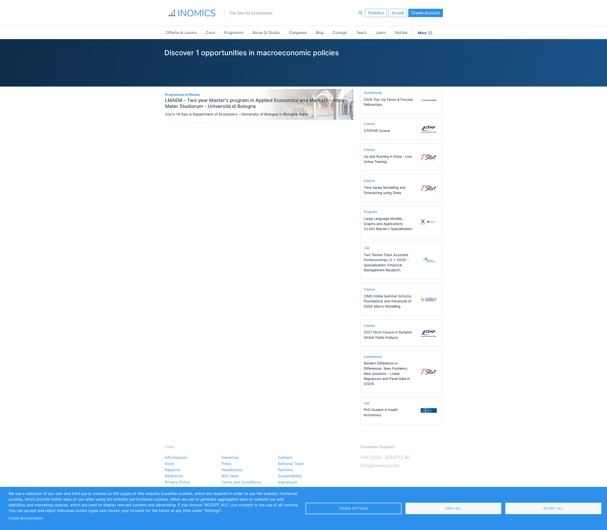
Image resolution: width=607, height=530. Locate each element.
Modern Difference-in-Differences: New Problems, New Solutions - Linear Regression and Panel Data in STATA (387, 373)
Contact (285, 458)
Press (226, 464)
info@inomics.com (379, 465)
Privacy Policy (177, 482)
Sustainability (290, 476)
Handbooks (231, 470)
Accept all (553, 508)
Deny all (453, 508)
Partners (285, 470)
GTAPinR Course (377, 131)
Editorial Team (291, 464)
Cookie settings (353, 508)
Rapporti (172, 470)
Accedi (397, 12)
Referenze (174, 476)
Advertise (230, 458)
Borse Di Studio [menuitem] (266, 32)
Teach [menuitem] (361, 32)
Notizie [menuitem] (401, 32)
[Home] (192, 13)
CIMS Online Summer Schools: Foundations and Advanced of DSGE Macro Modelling (388, 301)
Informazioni (176, 458)
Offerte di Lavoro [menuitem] (181, 32)
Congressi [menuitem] (298, 32)
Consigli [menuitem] (340, 32)
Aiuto (169, 464)
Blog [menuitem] (320, 32)
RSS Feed (229, 476)
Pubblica (376, 12)
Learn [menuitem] (381, 32)
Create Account (425, 12)
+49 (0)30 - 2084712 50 (384, 457)
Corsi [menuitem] (210, 32)
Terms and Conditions (241, 482)
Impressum (287, 482)
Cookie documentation (26, 518)
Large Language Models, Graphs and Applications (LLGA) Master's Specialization (388, 224)
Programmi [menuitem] (234, 32)
